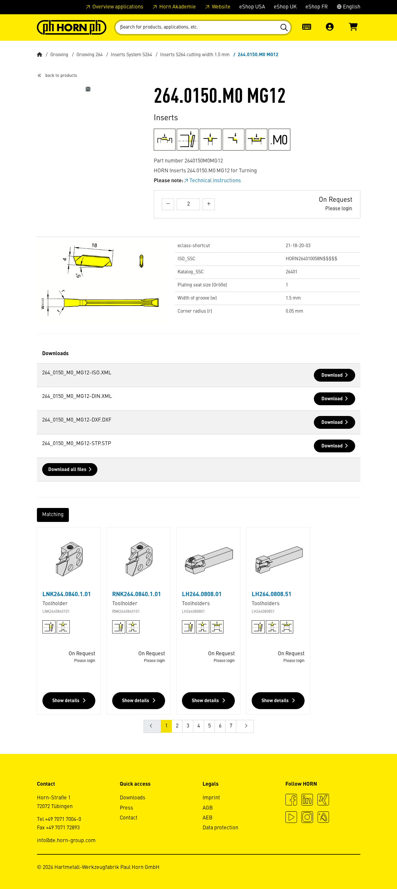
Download (332, 375)
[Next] (85, 89)
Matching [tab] (53, 514)
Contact (128, 818)
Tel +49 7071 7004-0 (59, 819)
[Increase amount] (209, 204)
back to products (61, 76)
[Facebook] (291, 800)
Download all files (67, 469)
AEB (207, 818)
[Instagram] (307, 818)
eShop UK (285, 7)
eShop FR (316, 7)
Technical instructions (215, 180)
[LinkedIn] (307, 800)
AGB (208, 808)
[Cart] (353, 27)
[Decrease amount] (168, 204)
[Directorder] (306, 27)
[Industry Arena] (323, 818)
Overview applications (117, 7)
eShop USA (252, 7)
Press (126, 808)
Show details (66, 701)
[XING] (323, 800)
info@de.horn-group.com (66, 840)
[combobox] (203, 27)
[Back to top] (370, 869)
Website (220, 7)
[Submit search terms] (284, 27)
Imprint (211, 798)
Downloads (132, 798)
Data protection (220, 827)
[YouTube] (291, 818)
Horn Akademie (177, 7)
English (351, 7)
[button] (330, 27)
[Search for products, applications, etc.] (284, 27)
